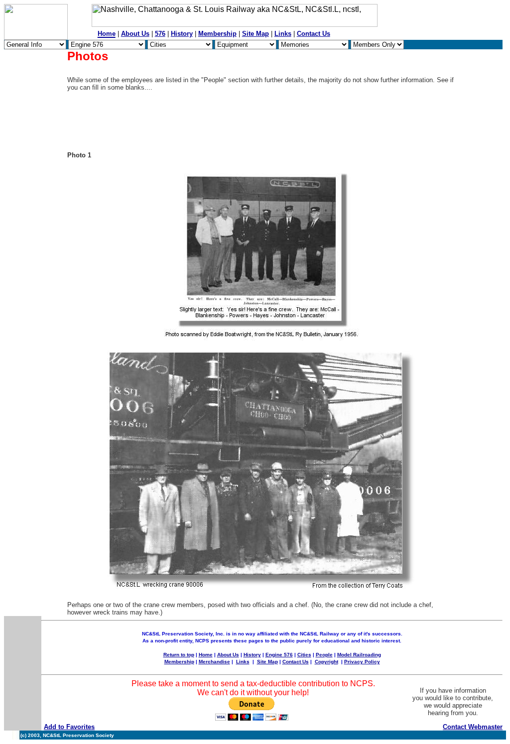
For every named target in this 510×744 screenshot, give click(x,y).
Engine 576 (279, 654)
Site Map (255, 33)
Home (206, 654)
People (324, 654)
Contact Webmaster (473, 727)
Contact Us (313, 33)
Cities (304, 654)
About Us (135, 33)
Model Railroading (359, 654)
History (182, 33)
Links (282, 33)
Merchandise (214, 661)
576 (160, 33)
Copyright (326, 661)
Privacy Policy (362, 661)
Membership (217, 33)
